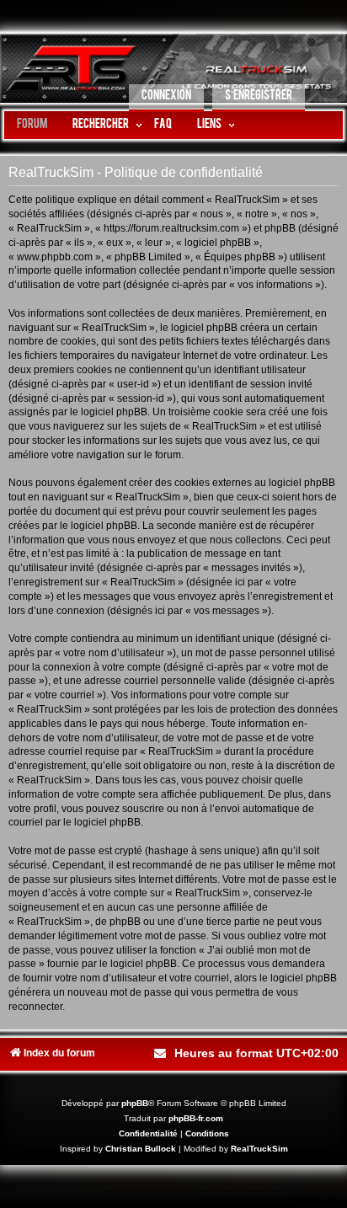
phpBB (134, 1103)
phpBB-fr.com (195, 1118)
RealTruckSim (259, 1148)
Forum (32, 125)
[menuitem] (166, 98)
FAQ (163, 125)
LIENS (209, 125)
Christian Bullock (140, 1148)
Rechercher (100, 125)
